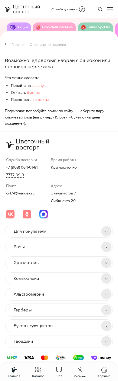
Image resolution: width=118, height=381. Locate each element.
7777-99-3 (15, 175)
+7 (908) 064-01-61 (22, 167)
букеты (33, 92)
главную (39, 85)
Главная (18, 45)
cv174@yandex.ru (20, 193)
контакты (40, 99)
